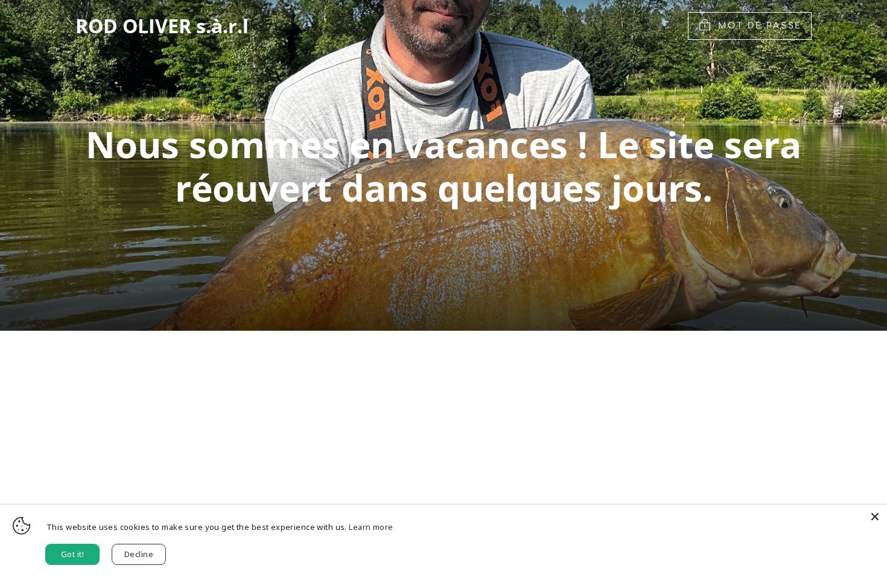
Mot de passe (760, 25)
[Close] (875, 517)
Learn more (371, 526)
